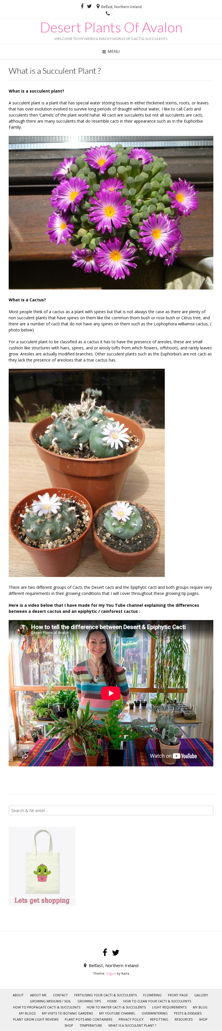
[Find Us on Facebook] (82, 6)
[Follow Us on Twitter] (89, 6)
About (18, 995)
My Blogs (27, 1013)
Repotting (159, 1019)
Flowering (152, 995)
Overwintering (155, 1013)
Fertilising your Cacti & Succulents (105, 995)
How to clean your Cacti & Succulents (157, 1001)
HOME (112, 1001)
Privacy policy (131, 1019)
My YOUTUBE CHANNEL (117, 1013)
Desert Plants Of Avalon (111, 27)
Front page (178, 995)
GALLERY (201, 995)
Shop (68, 1025)
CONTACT (60, 995)
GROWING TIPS (89, 1001)
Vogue (111, 973)
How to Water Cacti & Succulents (116, 1007)
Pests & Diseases (187, 1013)
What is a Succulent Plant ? (132, 1025)
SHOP (203, 1019)
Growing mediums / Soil (50, 1001)
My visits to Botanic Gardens (67, 1013)
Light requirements (169, 1007)
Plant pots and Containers (88, 1019)
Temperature (90, 1025)
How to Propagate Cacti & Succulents (46, 1007)
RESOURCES (184, 1019)
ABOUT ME (38, 995)
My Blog (200, 1007)
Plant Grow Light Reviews (35, 1019)
